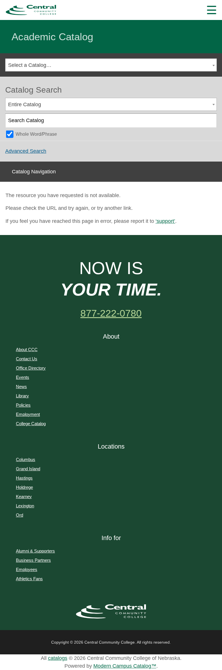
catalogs (57, 658)
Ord (19, 515)
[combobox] (111, 64)
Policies (23, 405)
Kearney (24, 496)
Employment (28, 414)
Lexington (25, 505)
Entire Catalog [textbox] (24, 104)
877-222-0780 (111, 313)
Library (22, 395)
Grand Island (28, 468)
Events (22, 377)
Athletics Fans (29, 578)
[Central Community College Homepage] (111, 611)
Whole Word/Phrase (36, 134)
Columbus (25, 459)
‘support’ (165, 221)
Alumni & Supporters (35, 550)
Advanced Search (25, 151)
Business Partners (33, 560)
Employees (26, 569)
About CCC (27, 349)
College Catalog (31, 423)
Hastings (24, 478)
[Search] (210, 120)
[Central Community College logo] (31, 10)
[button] (211, 10)
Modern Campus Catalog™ (124, 666)
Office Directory (31, 368)
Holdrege (24, 487)
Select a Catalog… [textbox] (29, 65)
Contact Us (26, 358)
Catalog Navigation (34, 172)
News (21, 386)
